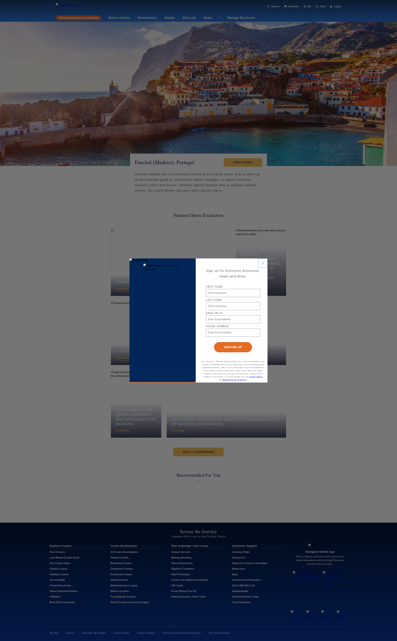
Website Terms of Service (235, 380)
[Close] (263, 263)
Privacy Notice (256, 377)
